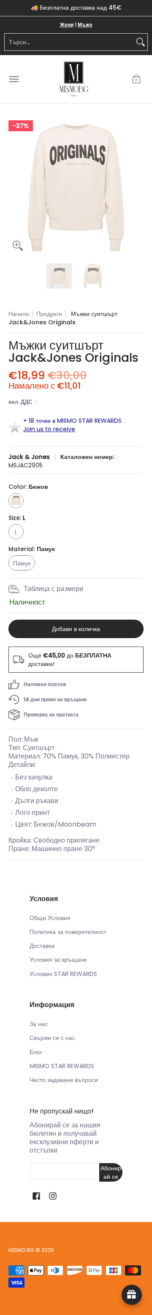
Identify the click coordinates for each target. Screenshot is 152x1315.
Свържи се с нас (52, 1038)
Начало (18, 314)
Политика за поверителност (68, 932)
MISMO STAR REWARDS (62, 1066)
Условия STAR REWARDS (63, 974)
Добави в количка (76, 629)
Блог (36, 1052)
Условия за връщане (58, 959)
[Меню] (13, 79)
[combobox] (69, 42)
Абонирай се (110, 1172)
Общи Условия (50, 918)
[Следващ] (137, 187)
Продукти (49, 314)
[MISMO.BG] (74, 79)
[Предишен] (14, 187)
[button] (136, 79)
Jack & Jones (29, 457)
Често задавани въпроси (64, 1080)
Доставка (42, 945)
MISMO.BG (21, 1250)
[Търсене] (140, 42)
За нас (39, 1024)
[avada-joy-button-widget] (132, 1295)
